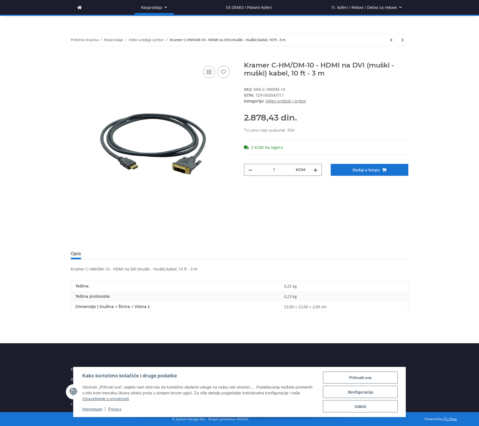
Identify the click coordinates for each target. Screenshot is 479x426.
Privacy (115, 409)
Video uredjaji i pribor (286, 101)
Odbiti (360, 406)
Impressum (92, 409)
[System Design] (79, 7)
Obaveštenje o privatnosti (105, 398)
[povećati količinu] (315, 170)
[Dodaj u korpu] (75, 58)
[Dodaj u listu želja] (223, 72)
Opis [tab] (76, 253)
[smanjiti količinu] (250, 170)
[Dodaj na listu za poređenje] (209, 72)
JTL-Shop (450, 419)
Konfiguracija (360, 392)
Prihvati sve (360, 377)
